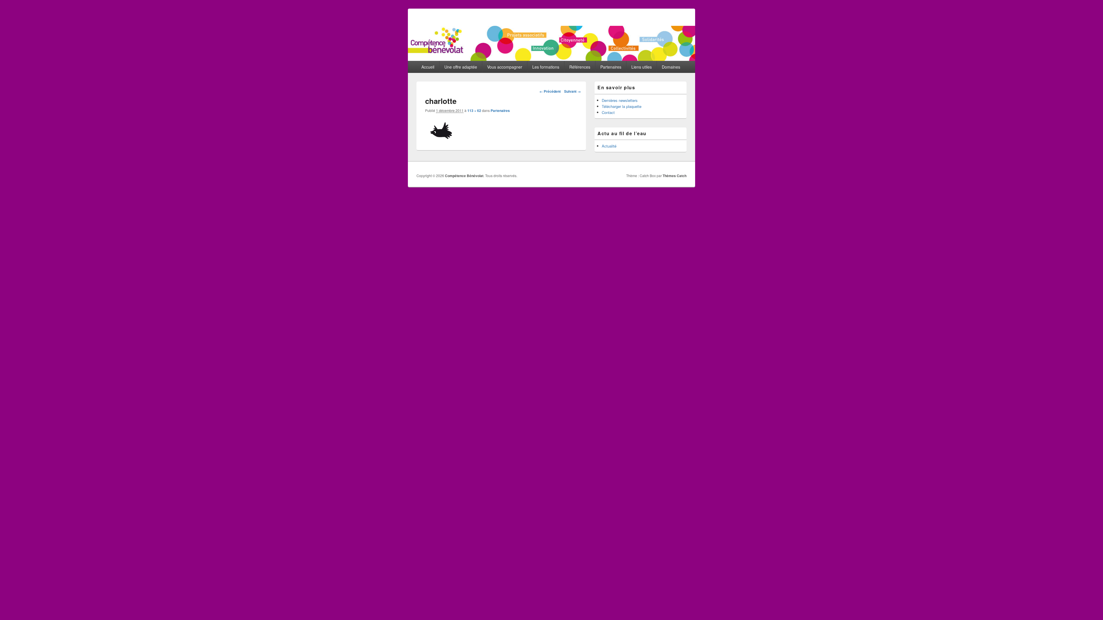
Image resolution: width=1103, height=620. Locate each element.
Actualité (609, 146)
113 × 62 (474, 110)
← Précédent (550, 91)
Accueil (427, 67)
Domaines (671, 67)
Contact (608, 112)
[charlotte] (441, 137)
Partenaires (610, 67)
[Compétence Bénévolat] (551, 59)
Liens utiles (641, 67)
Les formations (545, 67)
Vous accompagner (504, 67)
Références (579, 67)
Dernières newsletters (620, 100)
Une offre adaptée (460, 67)
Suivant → (572, 91)
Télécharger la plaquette (621, 106)
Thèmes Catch (675, 175)
